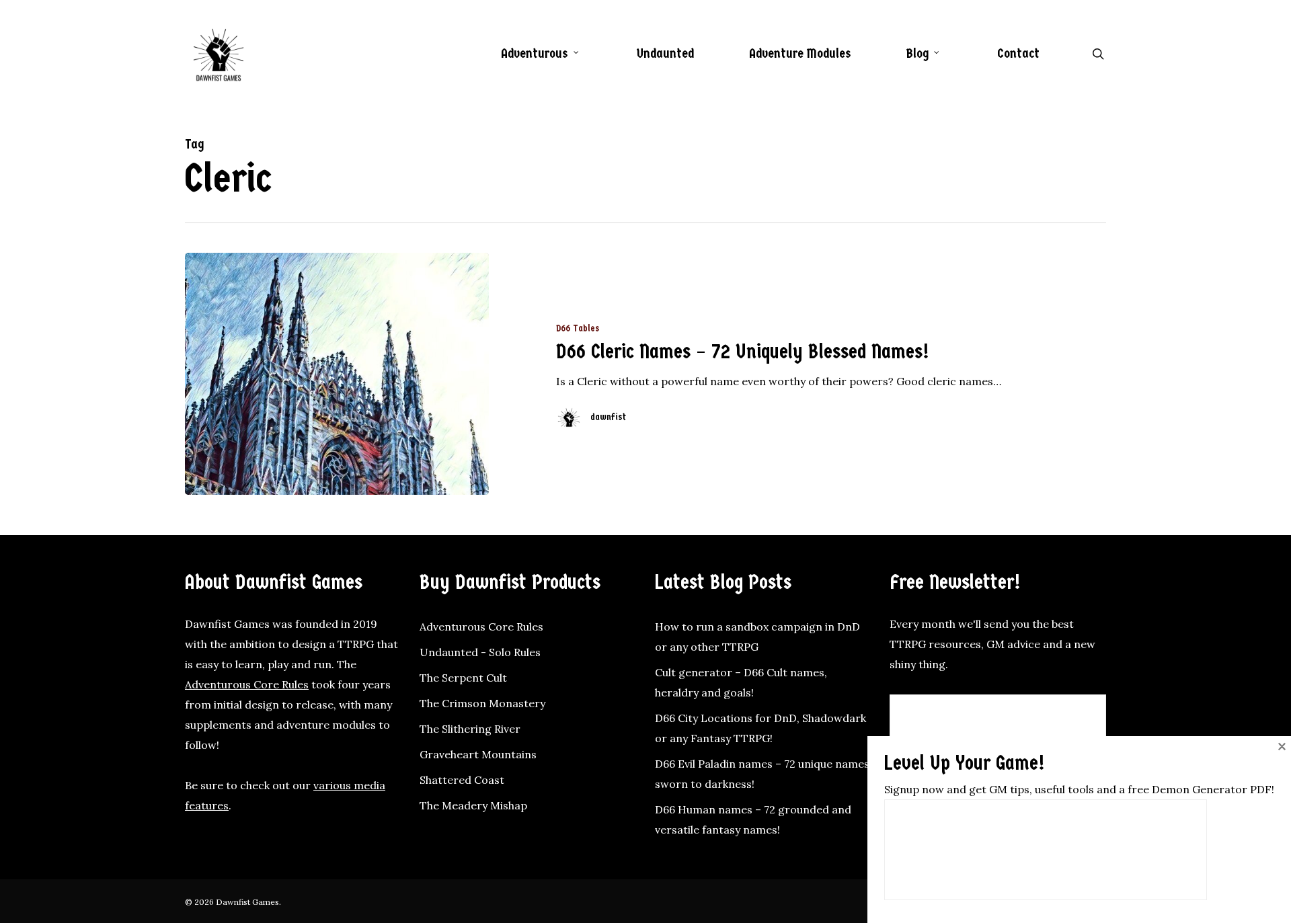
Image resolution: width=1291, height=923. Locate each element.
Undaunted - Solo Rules (480, 652)
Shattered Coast (462, 780)
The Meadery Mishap (473, 805)
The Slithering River (470, 728)
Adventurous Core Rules (247, 684)
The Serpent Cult (463, 677)
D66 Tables (578, 328)
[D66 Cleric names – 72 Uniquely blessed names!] (337, 374)
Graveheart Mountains (478, 754)
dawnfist (608, 417)
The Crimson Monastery (482, 703)
